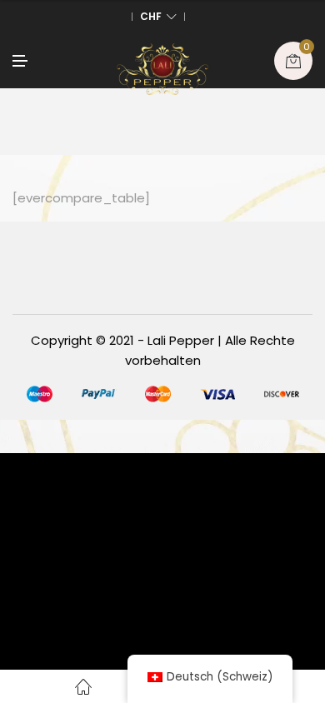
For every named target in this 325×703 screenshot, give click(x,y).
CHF (151, 16)
